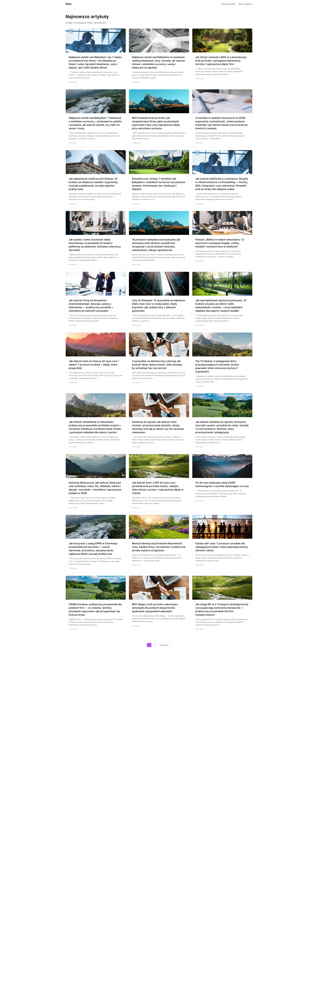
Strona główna (245, 4)
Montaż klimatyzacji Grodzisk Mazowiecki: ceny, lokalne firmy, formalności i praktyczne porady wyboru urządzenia (158, 547)
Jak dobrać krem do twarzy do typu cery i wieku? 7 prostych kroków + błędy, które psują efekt (94, 365)
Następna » (164, 645)
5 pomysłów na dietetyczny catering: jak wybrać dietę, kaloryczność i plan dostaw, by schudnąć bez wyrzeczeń (157, 365)
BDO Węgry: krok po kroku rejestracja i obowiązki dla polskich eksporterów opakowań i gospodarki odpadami (155, 608)
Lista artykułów (228, 4)
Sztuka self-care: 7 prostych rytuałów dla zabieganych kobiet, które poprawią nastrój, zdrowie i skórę (221, 547)
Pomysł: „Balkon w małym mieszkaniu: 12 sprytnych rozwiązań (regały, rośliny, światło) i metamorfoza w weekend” (219, 243)
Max (69, 4)
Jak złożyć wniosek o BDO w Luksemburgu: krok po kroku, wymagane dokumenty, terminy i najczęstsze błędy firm (221, 61)
